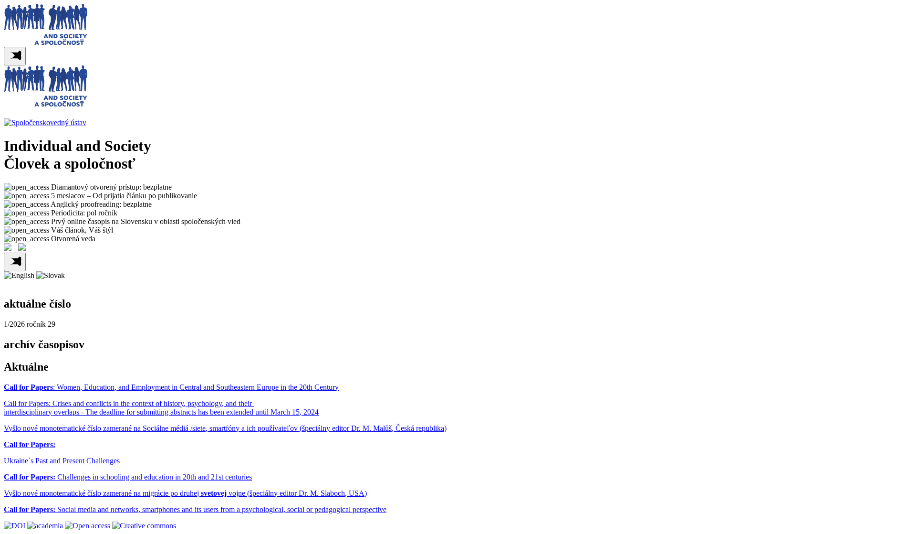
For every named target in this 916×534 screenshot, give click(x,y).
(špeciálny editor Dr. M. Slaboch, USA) (307, 493)
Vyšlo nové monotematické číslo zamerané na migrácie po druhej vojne (125, 493)
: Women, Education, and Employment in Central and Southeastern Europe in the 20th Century (171, 387)
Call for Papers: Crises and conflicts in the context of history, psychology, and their (129, 403)
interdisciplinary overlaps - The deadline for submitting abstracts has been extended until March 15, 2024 (161, 412)
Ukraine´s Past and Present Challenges (62, 461)
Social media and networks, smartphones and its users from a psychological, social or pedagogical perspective (195, 509)
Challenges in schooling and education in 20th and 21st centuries (128, 477)
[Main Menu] (15, 56)
